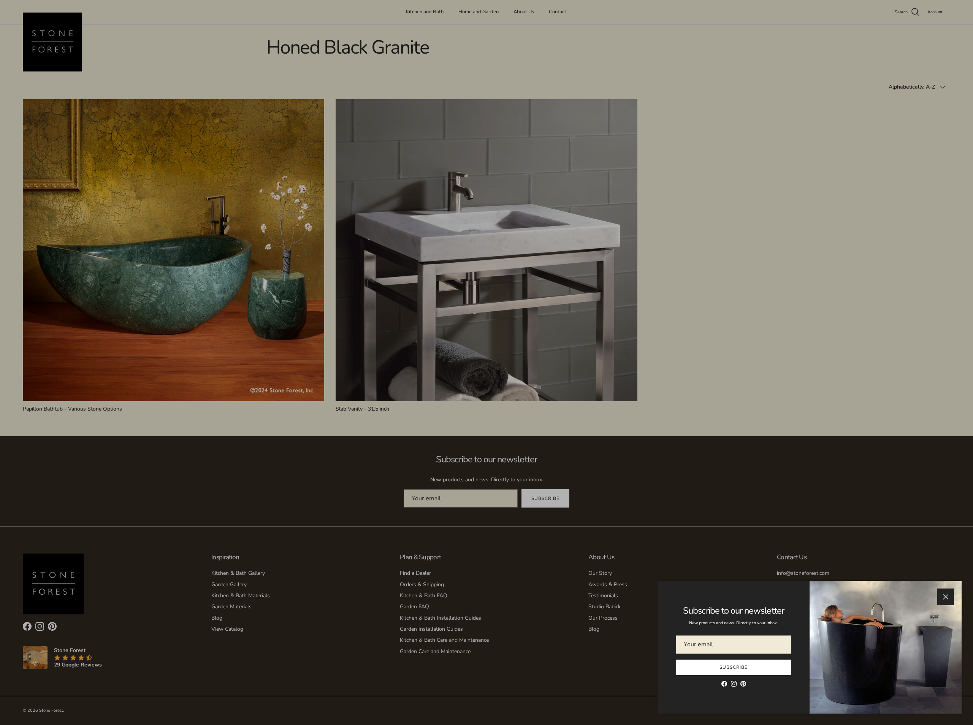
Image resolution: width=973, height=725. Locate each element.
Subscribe (733, 667)
